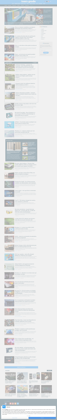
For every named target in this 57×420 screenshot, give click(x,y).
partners (7, 409)
